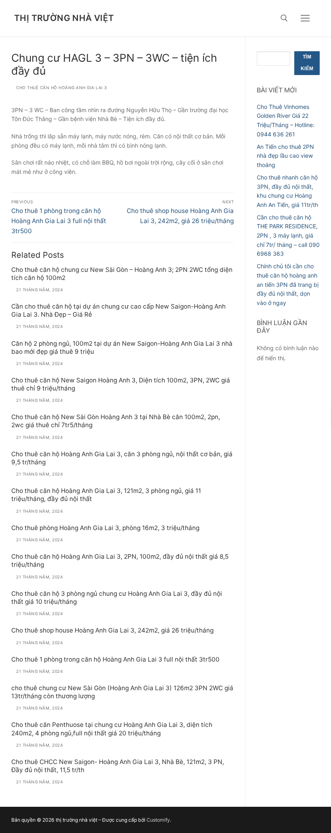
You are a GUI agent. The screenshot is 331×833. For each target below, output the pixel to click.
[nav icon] (305, 18)
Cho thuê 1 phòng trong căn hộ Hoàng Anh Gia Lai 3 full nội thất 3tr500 (115, 659)
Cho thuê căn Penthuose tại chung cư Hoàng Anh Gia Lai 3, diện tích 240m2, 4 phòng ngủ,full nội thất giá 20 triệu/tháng (111, 729)
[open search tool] (284, 18)
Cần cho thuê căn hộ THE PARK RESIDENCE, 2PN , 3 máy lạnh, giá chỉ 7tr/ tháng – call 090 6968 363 (288, 235)
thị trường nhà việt (64, 18)
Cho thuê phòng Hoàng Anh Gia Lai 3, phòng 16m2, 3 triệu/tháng (105, 528)
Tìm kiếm (307, 63)
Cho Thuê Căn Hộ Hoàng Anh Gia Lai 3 (61, 87)
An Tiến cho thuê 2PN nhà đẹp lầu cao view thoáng (285, 155)
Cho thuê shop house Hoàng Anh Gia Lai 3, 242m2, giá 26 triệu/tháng (112, 630)
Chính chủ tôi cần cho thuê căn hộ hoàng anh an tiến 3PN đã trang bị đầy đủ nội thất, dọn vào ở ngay (287, 284)
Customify (158, 820)
